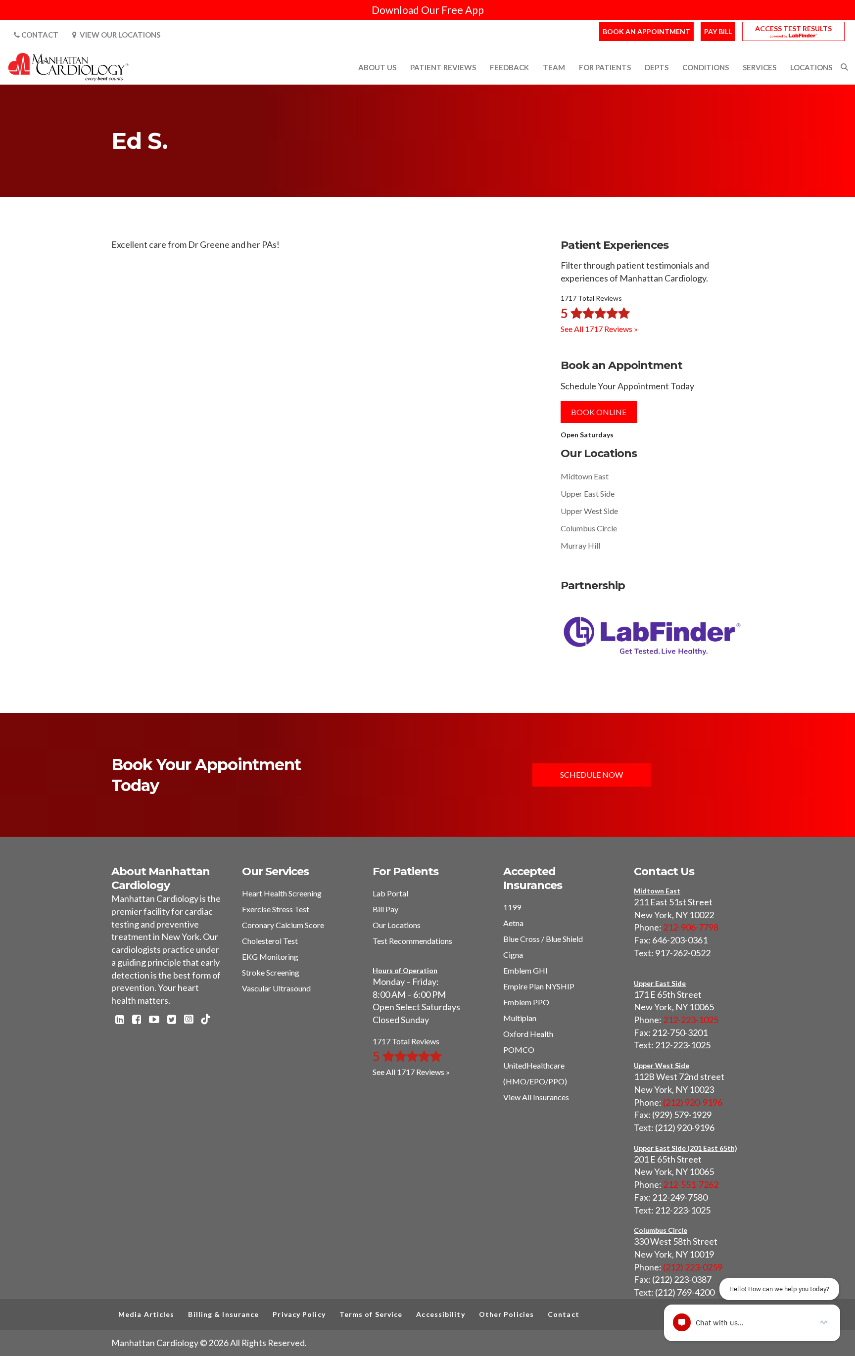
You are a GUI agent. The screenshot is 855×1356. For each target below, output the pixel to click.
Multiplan (519, 1018)
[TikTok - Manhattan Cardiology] (205, 1020)
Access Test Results (793, 28)
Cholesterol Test (270, 940)
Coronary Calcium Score (283, 925)
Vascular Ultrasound (276, 988)
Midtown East (585, 476)
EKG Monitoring (270, 956)
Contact (39, 34)
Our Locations (397, 925)
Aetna (513, 923)
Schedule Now (591, 774)
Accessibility (440, 1314)
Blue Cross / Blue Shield (543, 938)
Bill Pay (385, 909)
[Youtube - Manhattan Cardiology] (154, 1020)
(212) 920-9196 (692, 1102)
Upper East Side (588, 493)
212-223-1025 (690, 1019)
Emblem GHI (525, 970)
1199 (512, 907)
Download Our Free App (428, 9)
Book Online (598, 412)
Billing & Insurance (223, 1314)
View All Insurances (536, 1097)
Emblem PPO (526, 1002)
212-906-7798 (690, 927)
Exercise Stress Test (275, 909)
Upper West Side (589, 510)
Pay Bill (718, 31)
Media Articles (146, 1314)
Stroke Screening (270, 972)
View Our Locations (118, 34)
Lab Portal (390, 893)
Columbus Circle (589, 528)
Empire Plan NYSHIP (538, 986)
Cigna (513, 954)
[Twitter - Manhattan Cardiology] (171, 1020)
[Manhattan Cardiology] (69, 66)
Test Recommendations (412, 940)
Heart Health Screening (282, 893)
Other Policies (506, 1314)
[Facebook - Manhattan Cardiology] (136, 1020)
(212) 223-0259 (692, 1267)
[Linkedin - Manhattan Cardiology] (119, 1020)
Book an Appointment (646, 31)
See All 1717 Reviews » (599, 328)
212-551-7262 (690, 1184)
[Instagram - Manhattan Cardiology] (188, 1020)
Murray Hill (580, 545)
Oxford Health (528, 1033)
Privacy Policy (299, 1314)
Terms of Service (371, 1314)
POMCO (518, 1049)
